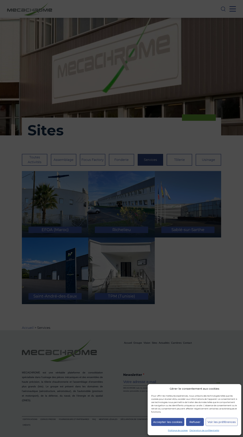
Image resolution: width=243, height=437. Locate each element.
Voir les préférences (222, 422)
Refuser (194, 422)
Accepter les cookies (167, 422)
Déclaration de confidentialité (204, 430)
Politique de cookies (178, 430)
